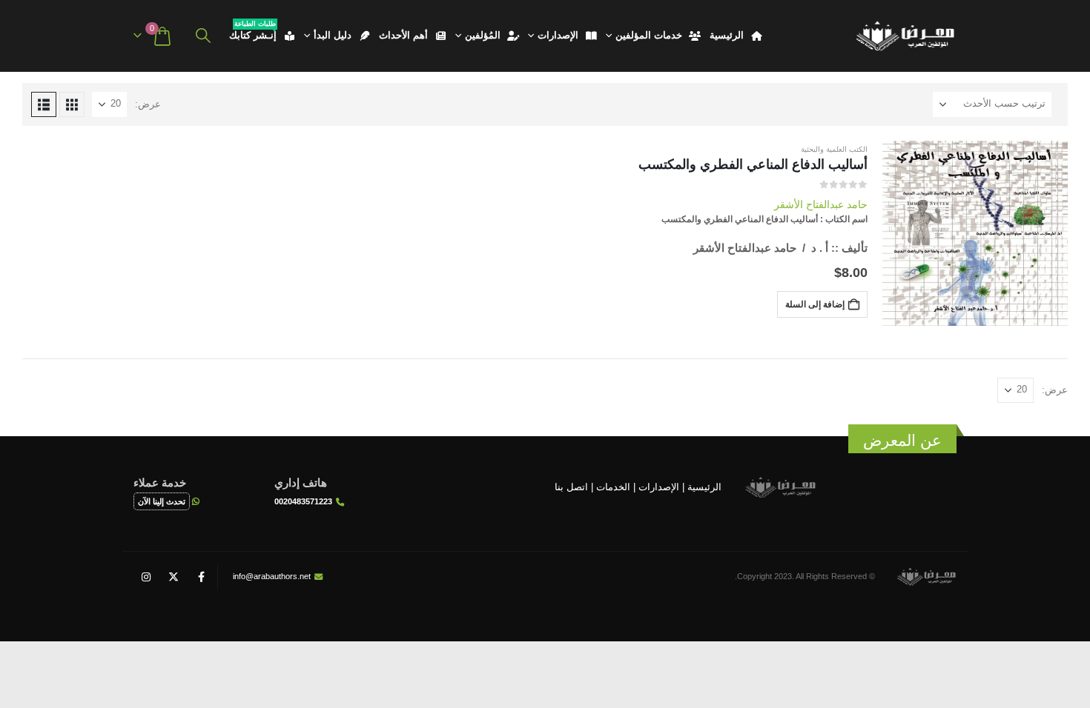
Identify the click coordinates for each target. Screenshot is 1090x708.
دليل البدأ (332, 35)
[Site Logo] (905, 36)
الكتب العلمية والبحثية (834, 149)
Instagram (146, 577)
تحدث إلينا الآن (161, 501)
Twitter (173, 577)
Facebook (201, 577)
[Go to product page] (975, 233)
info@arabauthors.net (272, 576)
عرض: (148, 104)
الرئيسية (727, 35)
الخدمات (613, 486)
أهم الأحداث (403, 35)
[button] (203, 35)
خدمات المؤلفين (648, 35)
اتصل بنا (571, 486)
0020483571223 (303, 501)
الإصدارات (558, 35)
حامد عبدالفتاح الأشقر (821, 204)
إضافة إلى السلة (815, 304)
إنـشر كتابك (253, 33)
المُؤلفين (483, 35)
